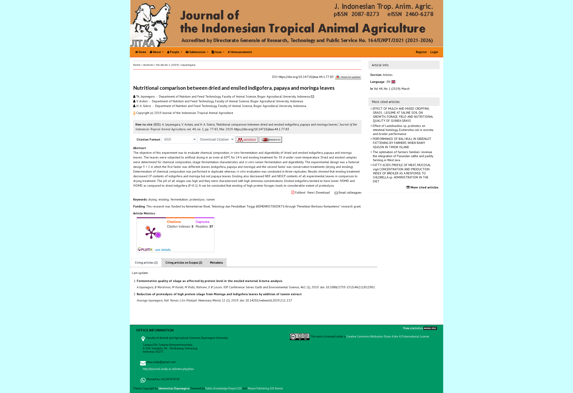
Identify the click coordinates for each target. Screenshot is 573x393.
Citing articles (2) (146, 263)
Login (434, 52)
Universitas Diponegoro (174, 388)
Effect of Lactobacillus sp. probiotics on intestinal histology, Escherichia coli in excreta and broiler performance (402, 130)
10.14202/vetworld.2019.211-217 (268, 300)
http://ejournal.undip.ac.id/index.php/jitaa (168, 369)
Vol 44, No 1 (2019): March (392, 89)
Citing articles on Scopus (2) (183, 263)
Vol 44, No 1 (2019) (167, 64)
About (157, 52)
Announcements (241, 52)
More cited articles (424, 187)
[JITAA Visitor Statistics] (430, 328)
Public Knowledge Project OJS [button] (223, 388)
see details (163, 249)
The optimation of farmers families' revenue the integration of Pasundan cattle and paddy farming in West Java (402, 156)
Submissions (197, 52)
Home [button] (137, 64)
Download (323, 192)
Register (421, 52)
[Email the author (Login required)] (312, 96)
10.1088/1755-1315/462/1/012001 (350, 287)
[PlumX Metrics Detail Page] (151, 232)
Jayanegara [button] (188, 64)
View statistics (413, 328)
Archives (148, 64)
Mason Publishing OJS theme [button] (265, 388)
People (174, 52)
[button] (134, 113)
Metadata (216, 263)
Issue (218, 52)
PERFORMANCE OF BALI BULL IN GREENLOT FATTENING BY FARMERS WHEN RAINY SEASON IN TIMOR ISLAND (401, 143)
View (310, 192)
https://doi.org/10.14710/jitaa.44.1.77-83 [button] (261, 129)
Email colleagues (350, 192)
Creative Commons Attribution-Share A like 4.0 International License (387, 336)
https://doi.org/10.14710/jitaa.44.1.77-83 (306, 77)
